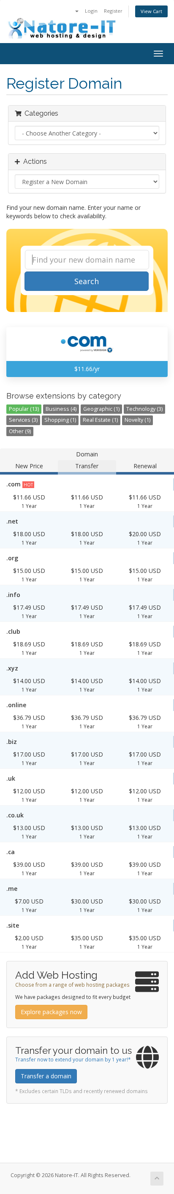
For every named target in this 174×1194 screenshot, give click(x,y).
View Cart (151, 11)
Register (113, 11)
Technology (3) (144, 408)
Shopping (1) (60, 419)
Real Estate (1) (100, 419)
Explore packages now (51, 1012)
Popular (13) (24, 408)
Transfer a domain (46, 1076)
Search (86, 281)
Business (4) (61, 408)
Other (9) (20, 431)
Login (91, 11)
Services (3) (23, 419)
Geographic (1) (101, 408)
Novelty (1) (137, 419)
